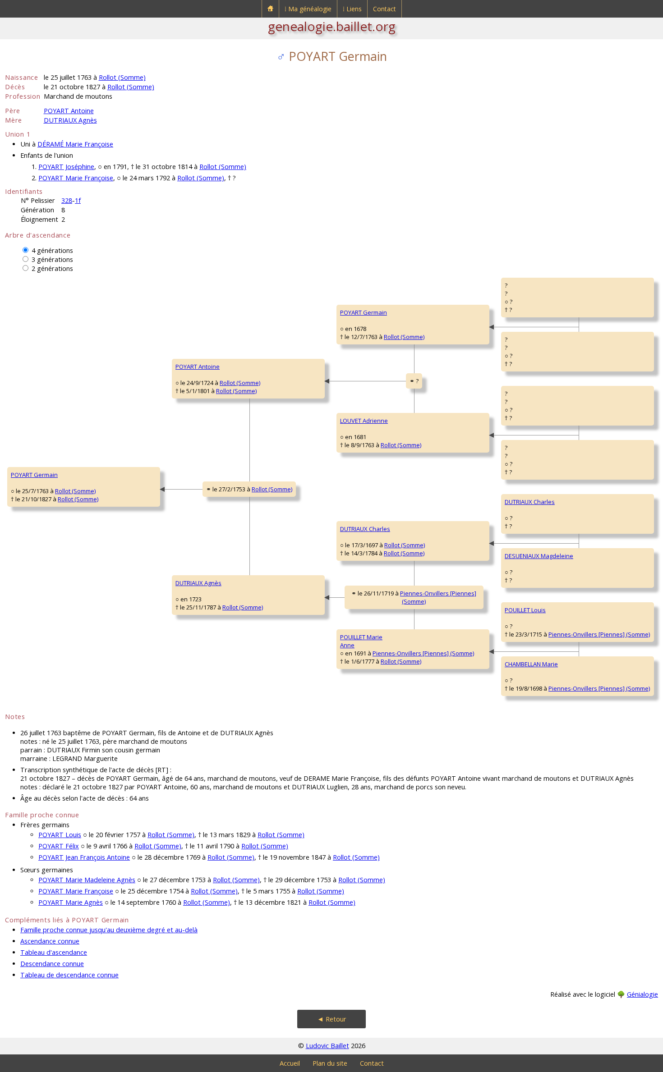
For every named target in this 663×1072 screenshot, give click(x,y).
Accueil (290, 1063)
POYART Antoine (69, 110)
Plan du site (330, 1063)
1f (78, 200)
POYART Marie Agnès (70, 902)
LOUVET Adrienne (364, 421)
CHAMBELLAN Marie (531, 664)
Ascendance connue (49, 941)
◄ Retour (331, 1019)
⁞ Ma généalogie (308, 9)
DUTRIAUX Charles (365, 529)
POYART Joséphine (66, 166)
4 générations (52, 250)
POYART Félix (58, 846)
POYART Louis (59, 834)
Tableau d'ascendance (53, 952)
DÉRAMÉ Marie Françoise (75, 144)
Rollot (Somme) (122, 77)
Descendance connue (52, 963)
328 (66, 200)
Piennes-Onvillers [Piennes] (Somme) (423, 653)
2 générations (52, 268)
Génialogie (642, 994)
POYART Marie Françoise (75, 178)
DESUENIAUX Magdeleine (539, 556)
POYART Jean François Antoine (84, 857)
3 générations (52, 259)
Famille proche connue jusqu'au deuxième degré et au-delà (109, 929)
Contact (384, 9)
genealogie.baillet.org (332, 26)
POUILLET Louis (525, 610)
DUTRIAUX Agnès (70, 120)
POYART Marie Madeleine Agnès (86, 879)
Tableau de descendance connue (69, 975)
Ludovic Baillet (327, 1045)
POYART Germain (34, 475)
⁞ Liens (352, 9)
